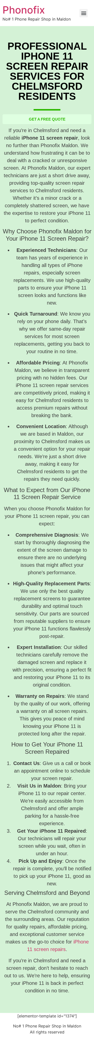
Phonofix (24, 10)
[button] (83, 13)
